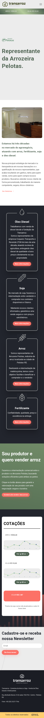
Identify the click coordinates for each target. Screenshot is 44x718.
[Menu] (40, 4)
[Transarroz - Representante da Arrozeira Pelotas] (14, 4)
